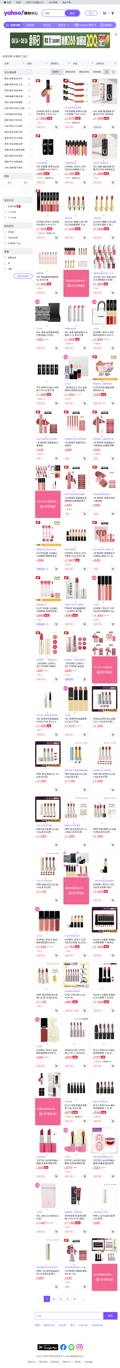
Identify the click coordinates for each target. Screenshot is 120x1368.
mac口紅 (83, 1325)
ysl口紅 (63, 1325)
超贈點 (108, 25)
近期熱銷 (97, 71)
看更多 (62, 25)
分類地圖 (88, 1361)
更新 (81, 1356)
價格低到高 (70, 71)
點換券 (30, 25)
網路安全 (67, 1361)
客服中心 (32, 1361)
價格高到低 (84, 71)
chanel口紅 (97, 1325)
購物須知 (55, 1361)
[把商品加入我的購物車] (56, 127)
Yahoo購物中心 (21, 13)
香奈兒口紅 (49, 1325)
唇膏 (37, 1325)
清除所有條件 (23, 276)
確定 (25, 190)
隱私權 (78, 1361)
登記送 (47, 25)
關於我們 (43, 1361)
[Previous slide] (37, 91)
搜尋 (110, 1315)
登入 (91, 13)
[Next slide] (59, 91)
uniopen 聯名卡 (87, 25)
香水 (72, 1325)
